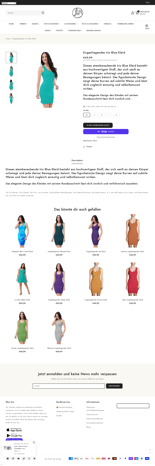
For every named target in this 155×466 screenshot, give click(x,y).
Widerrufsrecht (92, 414)
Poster (59, 30)
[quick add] (36, 214)
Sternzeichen (74, 30)
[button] (142, 12)
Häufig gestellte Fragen (65, 411)
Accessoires (70, 24)
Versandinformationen (94, 423)
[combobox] (25, 12)
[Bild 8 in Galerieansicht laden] (11, 98)
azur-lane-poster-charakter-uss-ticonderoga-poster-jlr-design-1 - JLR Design (23, 447)
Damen (35, 24)
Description (77, 160)
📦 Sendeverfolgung (64, 407)
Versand (93, 60)
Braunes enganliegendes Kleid (132, 251)
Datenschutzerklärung (94, 418)
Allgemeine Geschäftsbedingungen (95, 409)
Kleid (95, 140)
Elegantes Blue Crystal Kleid (22, 251)
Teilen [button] (89, 147)
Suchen (42, 12)
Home (8, 38)
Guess (47, 30)
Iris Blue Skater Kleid (22, 300)
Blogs (88, 427)
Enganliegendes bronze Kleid (96, 300)
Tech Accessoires (90, 24)
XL (116, 115)
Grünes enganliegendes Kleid (22, 348)
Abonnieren (114, 386)
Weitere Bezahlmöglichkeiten (106, 137)
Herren (23, 24)
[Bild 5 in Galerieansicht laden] (11, 57)
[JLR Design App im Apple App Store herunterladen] (14, 430)
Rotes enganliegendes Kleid (132, 300)
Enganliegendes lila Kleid (95, 251)
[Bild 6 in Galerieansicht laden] (11, 71)
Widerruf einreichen (133, 406)
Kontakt (59, 415)
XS (87, 115)
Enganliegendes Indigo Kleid (59, 300)
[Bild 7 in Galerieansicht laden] (11, 84)
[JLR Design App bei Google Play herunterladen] (14, 435)
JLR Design (57, 459)
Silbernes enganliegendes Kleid (59, 348)
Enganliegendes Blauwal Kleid (59, 251)
